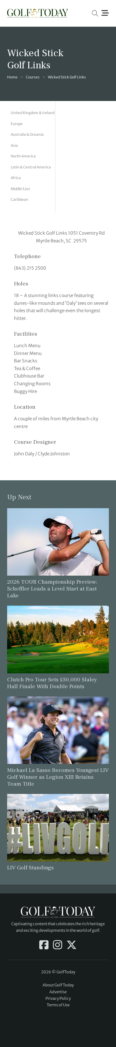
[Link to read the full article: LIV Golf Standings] (58, 827)
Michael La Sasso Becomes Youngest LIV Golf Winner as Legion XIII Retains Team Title (58, 777)
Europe (17, 123)
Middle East (20, 189)
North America (23, 156)
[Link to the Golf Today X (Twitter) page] (71, 945)
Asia (14, 145)
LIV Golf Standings (30, 867)
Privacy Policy (58, 998)
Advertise (58, 991)
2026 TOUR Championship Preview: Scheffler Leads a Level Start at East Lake (52, 588)
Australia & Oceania (27, 134)
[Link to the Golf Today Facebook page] (43, 945)
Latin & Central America (31, 167)
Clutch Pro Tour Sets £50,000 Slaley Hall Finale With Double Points (52, 683)
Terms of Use (58, 1004)
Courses (33, 77)
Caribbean (19, 199)
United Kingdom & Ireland (32, 112)
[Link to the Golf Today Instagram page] (57, 945)
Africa (16, 178)
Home (12, 77)
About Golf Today (58, 985)
